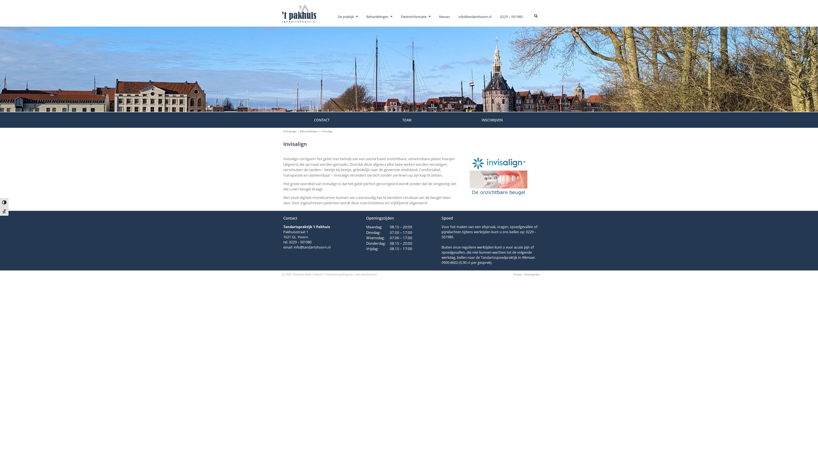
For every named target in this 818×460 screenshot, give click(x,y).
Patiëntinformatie (413, 16)
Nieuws (444, 16)
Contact (322, 120)
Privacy (517, 274)
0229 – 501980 (511, 16)
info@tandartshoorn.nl (475, 16)
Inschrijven (492, 120)
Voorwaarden (532, 274)
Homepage (290, 131)
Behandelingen (377, 16)
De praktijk (346, 16)
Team (407, 120)
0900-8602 (450, 262)
